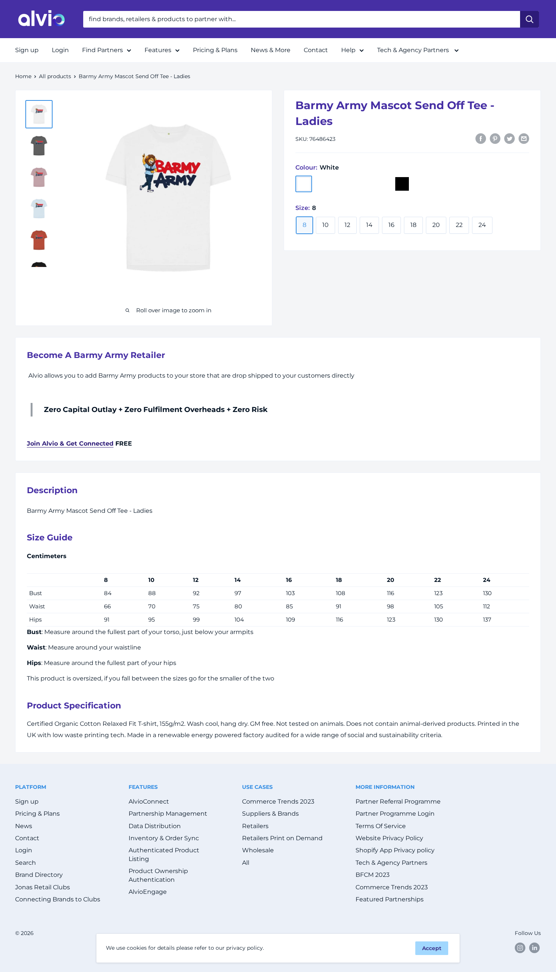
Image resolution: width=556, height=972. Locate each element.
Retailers (255, 826)
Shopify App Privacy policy (395, 850)
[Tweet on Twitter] (509, 138)
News (23, 826)
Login (60, 50)
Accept (431, 948)
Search (25, 862)
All (245, 862)
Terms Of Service (381, 826)
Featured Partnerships (390, 899)
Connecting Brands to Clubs (57, 899)
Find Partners (102, 50)
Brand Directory (39, 874)
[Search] (529, 19)
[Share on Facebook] (480, 138)
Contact (316, 50)
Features (157, 50)
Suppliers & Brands (270, 813)
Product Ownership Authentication (158, 875)
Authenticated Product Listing (164, 854)
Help (348, 50)
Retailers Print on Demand (282, 838)
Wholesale (258, 850)
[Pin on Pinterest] (495, 138)
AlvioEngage (148, 891)
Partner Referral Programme (398, 801)
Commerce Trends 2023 (278, 801)
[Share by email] (524, 138)
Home (23, 76)
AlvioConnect (149, 801)
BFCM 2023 (373, 874)
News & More (270, 50)
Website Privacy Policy (389, 838)
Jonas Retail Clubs (42, 887)
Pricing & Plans (215, 50)
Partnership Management (168, 813)
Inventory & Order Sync (164, 838)
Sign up (27, 50)
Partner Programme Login (395, 813)
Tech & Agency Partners (413, 50)
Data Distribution (155, 826)
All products (55, 76)
